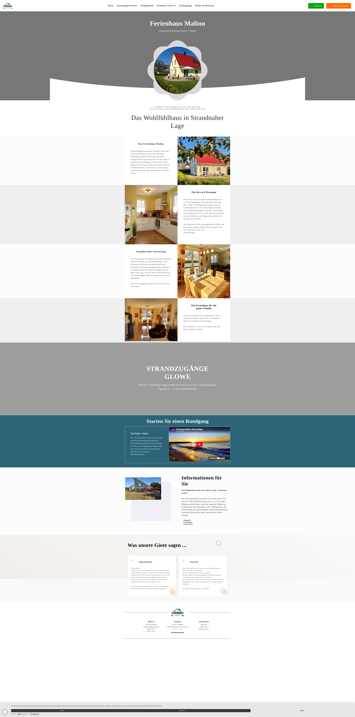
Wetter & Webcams (204, 5)
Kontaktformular (177, 629)
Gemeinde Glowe (165, 5)
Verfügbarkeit (146, 5)
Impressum (204, 624)
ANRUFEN (317, 6)
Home (111, 5)
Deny (62, 710)
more (302, 710)
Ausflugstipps (185, 5)
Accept (182, 710)
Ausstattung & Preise (127, 5)
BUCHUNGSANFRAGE (340, 6)
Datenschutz (204, 627)
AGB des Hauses (204, 629)
